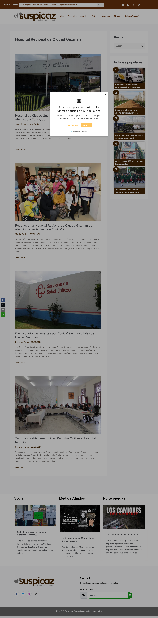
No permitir (73, 126)
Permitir (86, 126)
